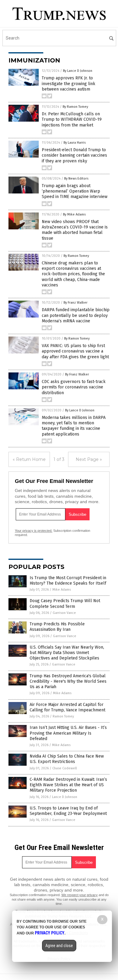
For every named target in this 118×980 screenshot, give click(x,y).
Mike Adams (61, 590)
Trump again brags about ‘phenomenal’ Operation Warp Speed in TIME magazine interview (74, 191)
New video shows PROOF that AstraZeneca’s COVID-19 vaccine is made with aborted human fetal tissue (75, 230)
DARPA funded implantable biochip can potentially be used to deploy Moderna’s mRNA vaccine (76, 315)
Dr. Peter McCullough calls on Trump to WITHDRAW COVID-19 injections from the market (72, 119)
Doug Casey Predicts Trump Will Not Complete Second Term (65, 603)
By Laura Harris (75, 143)
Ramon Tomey (63, 716)
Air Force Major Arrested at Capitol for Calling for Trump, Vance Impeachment (67, 707)
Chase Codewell (64, 768)
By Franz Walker (75, 303)
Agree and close (59, 945)
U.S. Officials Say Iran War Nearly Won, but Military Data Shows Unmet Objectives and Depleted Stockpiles (67, 653)
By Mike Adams (74, 214)
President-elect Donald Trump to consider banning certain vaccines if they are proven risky (74, 155)
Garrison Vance (64, 613)
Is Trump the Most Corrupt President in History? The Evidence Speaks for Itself (68, 580)
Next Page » (89, 459)
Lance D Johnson (64, 797)
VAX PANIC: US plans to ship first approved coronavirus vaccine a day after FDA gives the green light (75, 351)
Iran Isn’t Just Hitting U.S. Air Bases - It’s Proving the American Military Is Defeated (68, 733)
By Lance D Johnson (77, 71)
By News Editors (76, 178)
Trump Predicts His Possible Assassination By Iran (57, 626)
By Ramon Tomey (75, 107)
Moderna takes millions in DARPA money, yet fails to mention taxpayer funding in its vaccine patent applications (74, 426)
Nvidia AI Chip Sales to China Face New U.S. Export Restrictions (67, 759)
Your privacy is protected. (33, 530)
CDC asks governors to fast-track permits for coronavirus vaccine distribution (74, 387)
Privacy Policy (49, 933)
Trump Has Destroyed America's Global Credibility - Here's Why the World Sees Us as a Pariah (68, 681)
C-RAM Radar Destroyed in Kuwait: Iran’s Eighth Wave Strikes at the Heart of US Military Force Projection (68, 785)
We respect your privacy (79, 895)
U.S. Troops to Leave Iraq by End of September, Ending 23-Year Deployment (68, 811)
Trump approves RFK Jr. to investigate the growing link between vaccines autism (68, 83)
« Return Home (29, 459)
